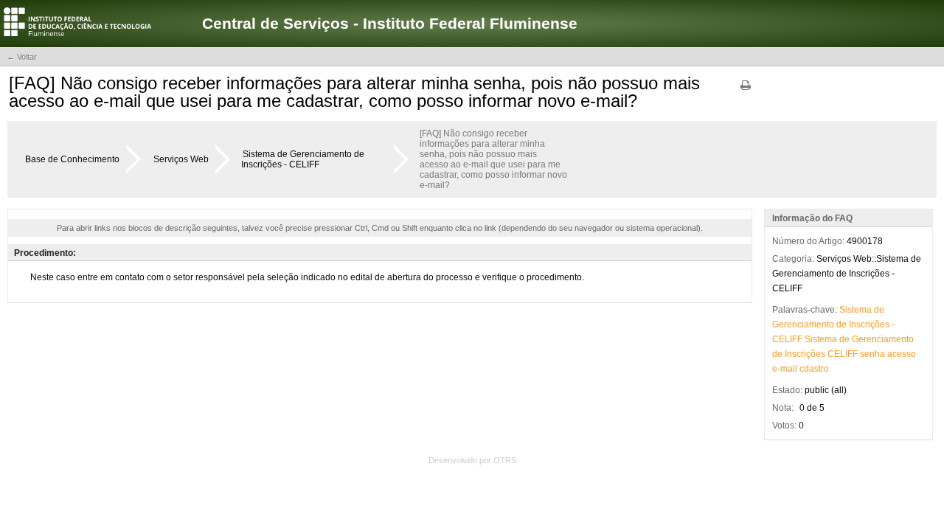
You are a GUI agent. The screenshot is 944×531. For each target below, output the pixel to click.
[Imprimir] (745, 90)
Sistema (855, 310)
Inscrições (869, 324)
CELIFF (787, 339)
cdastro (814, 369)
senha (872, 354)
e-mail (784, 369)
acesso (901, 354)
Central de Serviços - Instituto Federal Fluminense (389, 23)
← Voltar (22, 56)
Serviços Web (181, 159)
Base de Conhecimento (72, 159)
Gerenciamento (803, 324)
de (879, 310)
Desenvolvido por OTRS (472, 460)
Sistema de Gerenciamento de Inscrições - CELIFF (302, 159)
